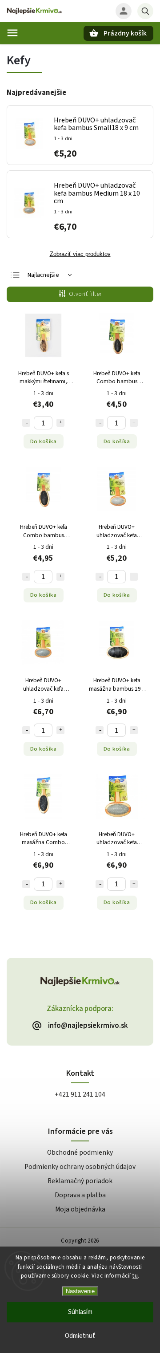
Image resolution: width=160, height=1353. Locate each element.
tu (135, 1276)
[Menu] (12, 32)
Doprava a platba (80, 1195)
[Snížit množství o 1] (26, 423)
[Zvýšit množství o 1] (60, 423)
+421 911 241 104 (80, 1094)
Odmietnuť (80, 1336)
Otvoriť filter (85, 294)
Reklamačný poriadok (80, 1181)
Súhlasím (80, 1312)
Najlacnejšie (43, 275)
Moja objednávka (80, 1209)
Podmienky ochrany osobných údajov (80, 1167)
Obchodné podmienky (80, 1152)
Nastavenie (80, 1291)
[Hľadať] (145, 11)
